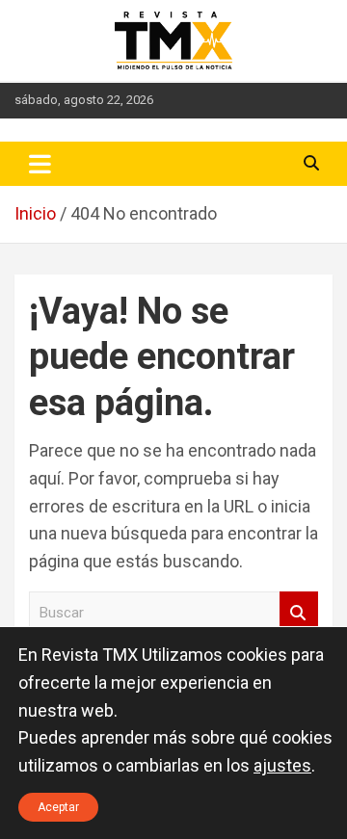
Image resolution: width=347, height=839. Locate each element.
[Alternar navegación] (40, 164)
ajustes (282, 765)
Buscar (299, 613)
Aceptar (58, 807)
